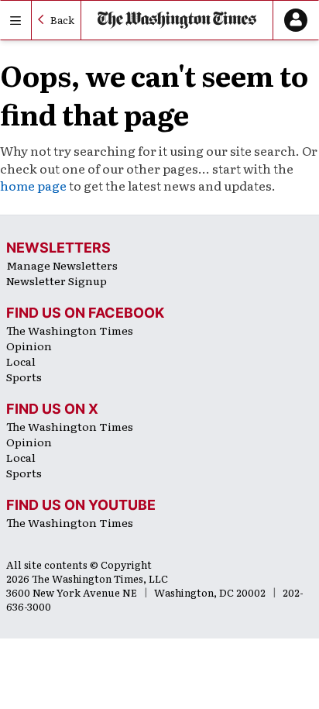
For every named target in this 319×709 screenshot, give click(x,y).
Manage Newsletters (62, 265)
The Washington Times (69, 330)
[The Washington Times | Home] (177, 20)
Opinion (29, 345)
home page (33, 185)
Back (62, 19)
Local (21, 361)
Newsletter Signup (56, 280)
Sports (24, 376)
